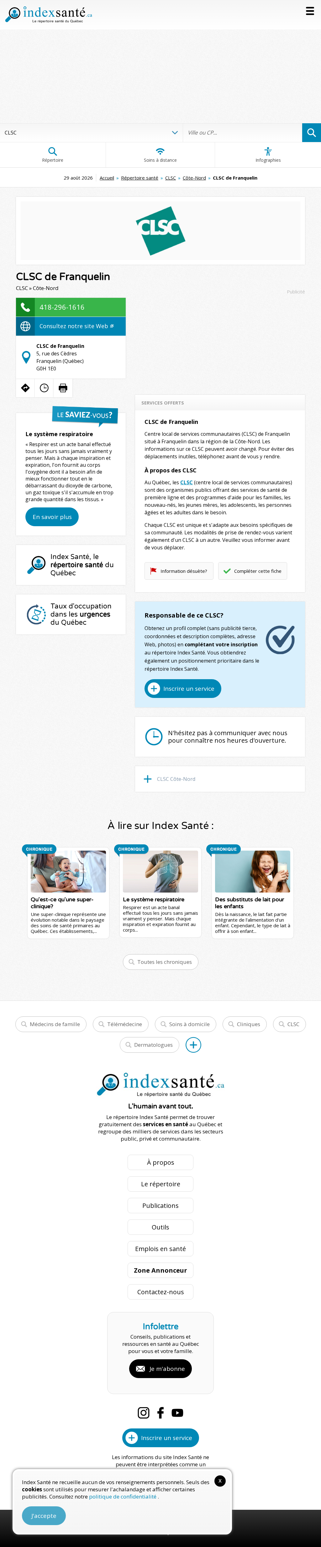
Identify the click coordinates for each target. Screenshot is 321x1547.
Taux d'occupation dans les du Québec (81, 614)
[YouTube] (177, 1413)
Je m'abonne (167, 1369)
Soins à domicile (189, 1024)
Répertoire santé (139, 178)
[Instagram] (143, 1413)
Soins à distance (160, 160)
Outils (160, 1227)
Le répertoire (160, 1184)
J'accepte (43, 1516)
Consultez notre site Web (74, 326)
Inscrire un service (188, 688)
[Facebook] (160, 1413)
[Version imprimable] (63, 388)
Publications (160, 1205)
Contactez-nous (160, 1292)
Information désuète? (183, 571)
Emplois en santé (160, 1248)
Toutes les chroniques (164, 961)
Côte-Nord (194, 178)
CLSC (170, 178)
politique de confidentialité (123, 1496)
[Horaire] (44, 388)
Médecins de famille (55, 1024)
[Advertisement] (160, 76)
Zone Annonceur (160, 1270)
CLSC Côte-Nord (176, 779)
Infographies (268, 160)
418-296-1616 (62, 307)
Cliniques (248, 1024)
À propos (160, 1162)
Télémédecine (124, 1024)
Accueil (107, 178)
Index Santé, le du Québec (82, 565)
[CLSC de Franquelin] (160, 230)
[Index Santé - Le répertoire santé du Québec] (48, 15)
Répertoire (52, 160)
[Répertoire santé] (193, 1045)
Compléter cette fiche (258, 571)
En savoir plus (52, 517)
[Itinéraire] (25, 388)
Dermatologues (153, 1044)
